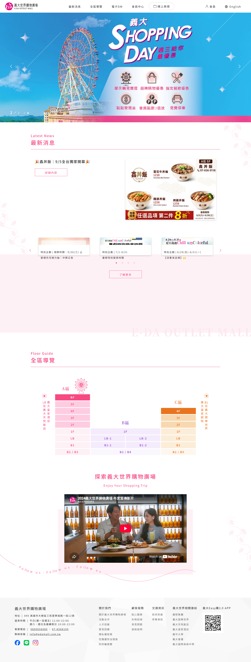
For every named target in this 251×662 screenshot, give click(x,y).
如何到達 (157, 614)
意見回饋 (104, 629)
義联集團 (178, 614)
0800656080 (39, 629)
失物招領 (137, 619)
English (235, 6)
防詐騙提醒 (106, 644)
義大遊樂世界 (181, 619)
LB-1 (108, 438)
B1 (73, 445)
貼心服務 (137, 614)
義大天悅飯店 (181, 624)
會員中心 (138, 6)
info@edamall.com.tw (45, 634)
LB (73, 438)
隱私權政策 (106, 634)
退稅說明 (137, 629)
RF (73, 397)
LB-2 (143, 438)
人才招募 (104, 624)
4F (72, 411)
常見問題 (137, 624)
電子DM (117, 6)
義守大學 (178, 634)
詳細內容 (51, 173)
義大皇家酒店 (181, 629)
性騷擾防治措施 (108, 639)
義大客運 (178, 639)
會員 (213, 6)
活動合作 (104, 619)
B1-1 (108, 445)
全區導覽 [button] (96, 6)
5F (72, 404)
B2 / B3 (72, 452)
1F (72, 431)
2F (72, 425)
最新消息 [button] (75, 6)
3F (72, 418)
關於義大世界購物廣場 (112, 614)
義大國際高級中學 (183, 644)
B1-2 (143, 445)
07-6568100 (60, 629)
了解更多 (125, 275)
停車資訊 (157, 619)
